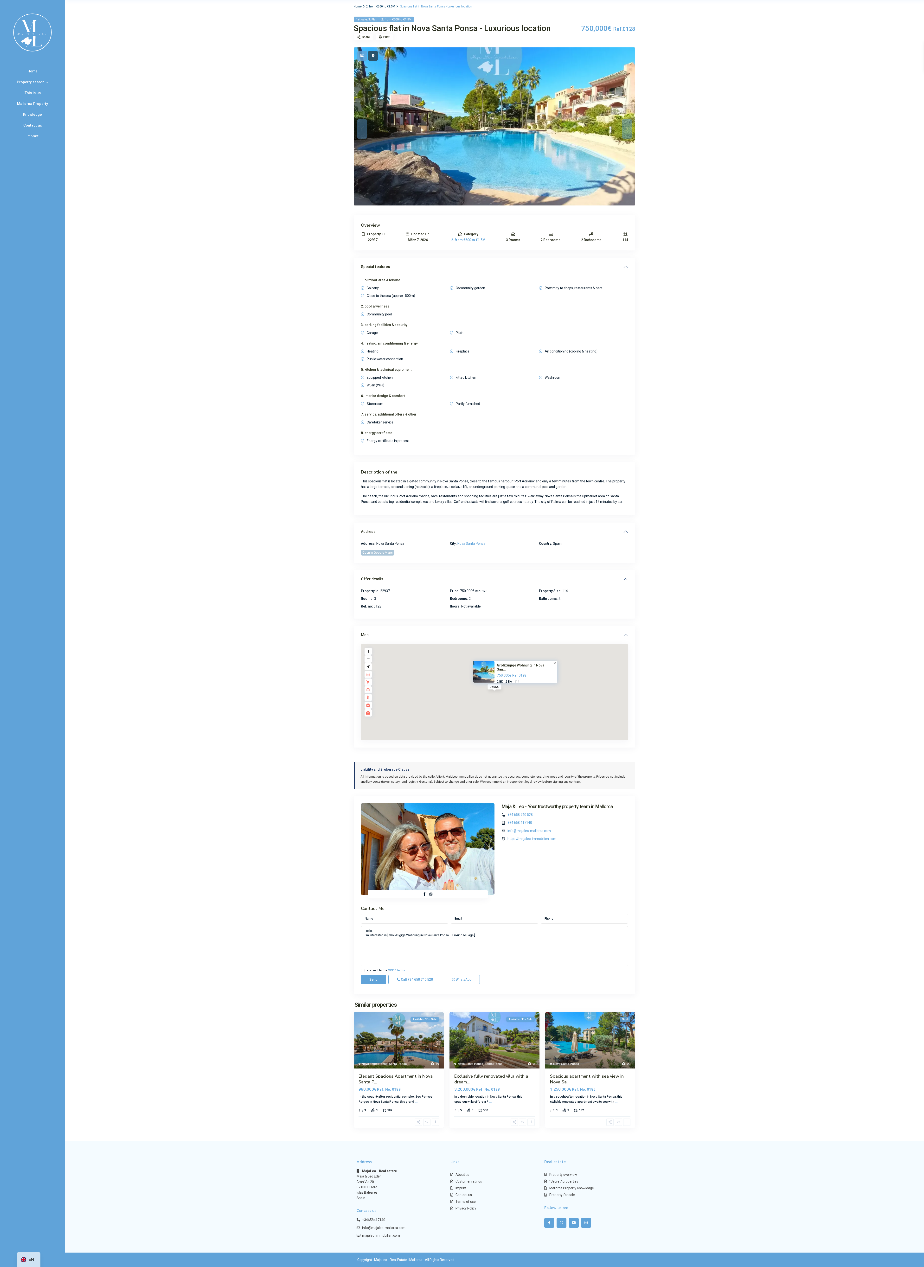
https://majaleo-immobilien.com (531, 839)
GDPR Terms (396, 970)
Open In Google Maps (377, 552)
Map (365, 635)
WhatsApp (463, 979)
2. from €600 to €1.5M (380, 6)
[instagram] (586, 1223)
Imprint (32, 136)
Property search (31, 82)
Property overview (563, 1175)
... (416, 1101)
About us (462, 1175)
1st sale (361, 19)
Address (368, 531)
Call (416, 979)
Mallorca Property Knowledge (32, 109)
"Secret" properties (563, 1181)
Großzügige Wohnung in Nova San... (520, 668)
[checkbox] (363, 970)
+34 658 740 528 (520, 815)
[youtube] (574, 1223)
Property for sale (562, 1195)
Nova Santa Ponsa (471, 543)
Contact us (32, 125)
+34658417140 (373, 1220)
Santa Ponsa (398, 1064)
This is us (33, 93)
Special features (375, 266)
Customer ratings (469, 1181)
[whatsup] (561, 1223)
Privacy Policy (466, 1208)
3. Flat (372, 19)
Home (32, 71)
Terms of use (466, 1201)
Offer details (372, 579)
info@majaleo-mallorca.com (529, 831)
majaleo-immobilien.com (381, 1235)
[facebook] (549, 1223)
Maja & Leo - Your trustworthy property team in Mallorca (557, 806)
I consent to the (385, 970)
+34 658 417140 (519, 823)
